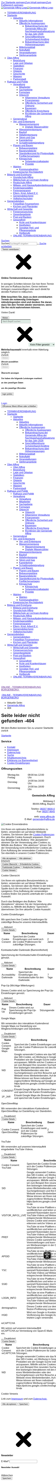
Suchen (5, 243)
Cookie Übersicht (9, 864)
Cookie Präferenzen (43, 834)
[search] (23, 243)
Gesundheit (25, 661)
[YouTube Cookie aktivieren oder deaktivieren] (2, 1155)
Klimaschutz (31, 586)
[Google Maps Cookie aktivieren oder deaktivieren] (2, 1034)
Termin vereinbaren (10, 249)
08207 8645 (48, 811)
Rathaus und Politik (23, 493)
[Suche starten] (38, 244)
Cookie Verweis (9, 870)
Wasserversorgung (35, 547)
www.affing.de (47, 816)
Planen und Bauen (29, 570)
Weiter (5, 318)
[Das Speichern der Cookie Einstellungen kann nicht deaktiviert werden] (2, 963)
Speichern (23, 1404)
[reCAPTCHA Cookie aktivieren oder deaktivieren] (2, 1339)
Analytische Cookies (32, 867)
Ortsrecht (30, 512)
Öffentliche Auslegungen (38, 430)
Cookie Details (8, 930)
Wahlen (23, 597)
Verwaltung (25, 499)
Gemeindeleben (21, 637)
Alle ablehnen (25, 858)
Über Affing (19, 467)
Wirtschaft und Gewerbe (26, 647)
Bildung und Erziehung (25, 608)
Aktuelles (24, 422)
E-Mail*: (5, 1461)
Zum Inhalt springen (35, 2)
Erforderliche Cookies (29, 864)
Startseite (18, 416)
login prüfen (7, 394)
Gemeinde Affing (16, 705)
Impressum (17, 1399)
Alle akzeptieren (9, 858)
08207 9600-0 (47, 809)
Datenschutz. (40, 1399)
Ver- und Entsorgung (30, 541)
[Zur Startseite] (27, 7)
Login (4, 403)
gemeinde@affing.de (44, 819)
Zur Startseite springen (13, 2)
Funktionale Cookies (11, 867)
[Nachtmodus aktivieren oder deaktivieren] (3, 400)
